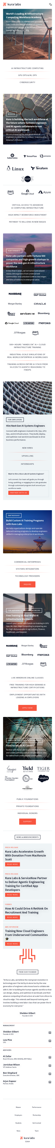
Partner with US (18, 493)
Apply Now (27, 708)
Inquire (27, 584)
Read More (12, 864)
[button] (50, 4)
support (27, 821)
